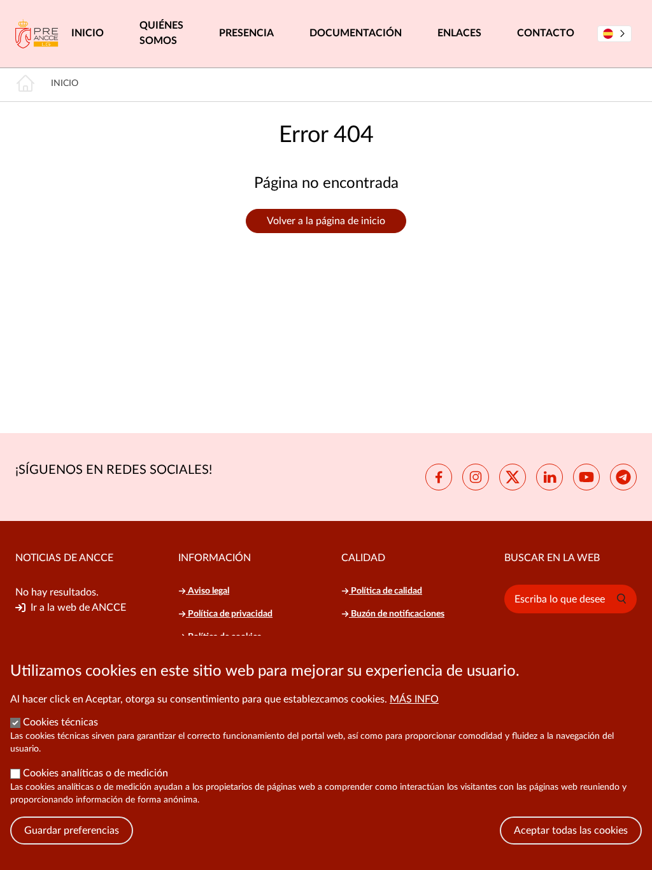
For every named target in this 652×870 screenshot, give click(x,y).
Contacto (545, 33)
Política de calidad (385, 591)
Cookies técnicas (60, 722)
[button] (621, 599)
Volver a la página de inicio (326, 221)
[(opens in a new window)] (438, 477)
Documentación (355, 33)
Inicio (87, 33)
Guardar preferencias (71, 830)
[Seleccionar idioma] (614, 34)
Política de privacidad (229, 614)
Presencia (246, 33)
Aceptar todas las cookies (571, 830)
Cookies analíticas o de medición (95, 773)
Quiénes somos (161, 33)
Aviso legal (207, 591)
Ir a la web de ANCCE (78, 608)
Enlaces (459, 33)
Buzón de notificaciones (396, 614)
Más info (414, 699)
